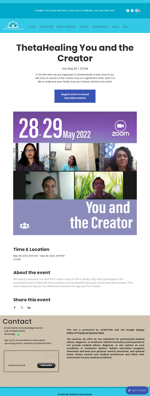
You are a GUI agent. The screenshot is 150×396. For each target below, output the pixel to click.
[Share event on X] (22, 307)
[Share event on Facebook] (14, 307)
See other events (75, 98)
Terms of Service (88, 332)
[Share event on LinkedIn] (29, 307)
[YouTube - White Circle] (136, 10)
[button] (139, 10)
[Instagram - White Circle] (132, 10)
